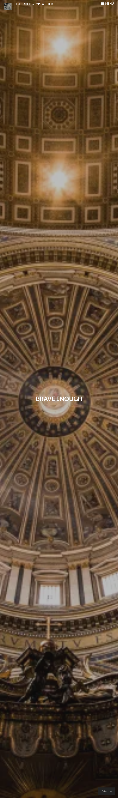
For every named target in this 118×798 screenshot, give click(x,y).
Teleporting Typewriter (33, 3)
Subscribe (107, 791)
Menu (109, 3)
